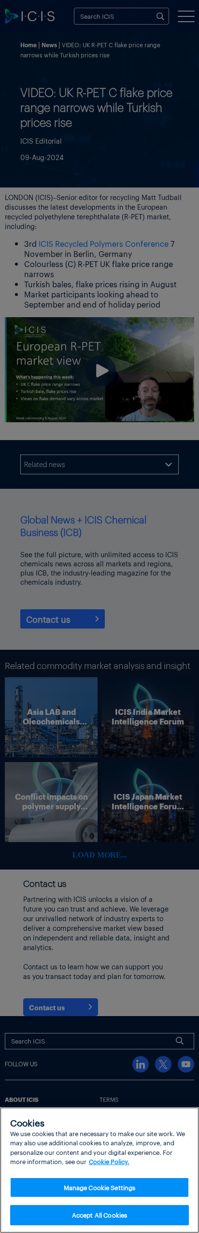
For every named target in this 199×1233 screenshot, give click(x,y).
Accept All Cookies (99, 1215)
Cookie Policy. (109, 1161)
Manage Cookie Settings (100, 1187)
